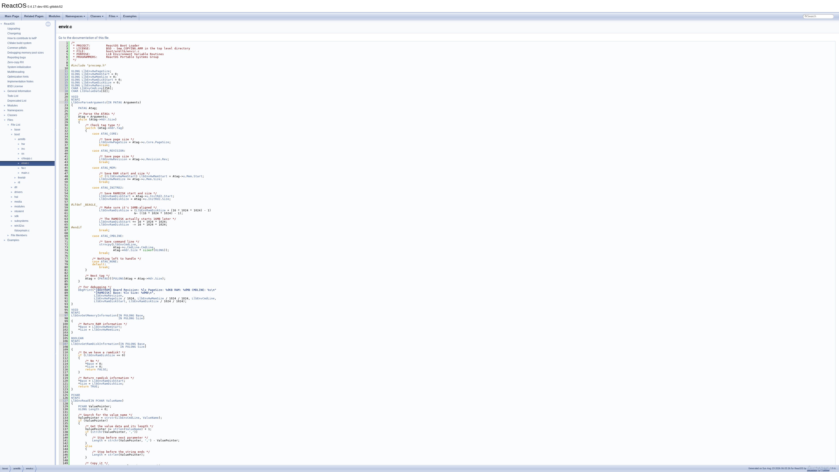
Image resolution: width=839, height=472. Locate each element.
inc (23, 148)
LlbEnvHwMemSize (95, 76)
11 (63, 71)
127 (63, 400)
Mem (189, 176)
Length (94, 409)
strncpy (105, 244)
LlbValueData (90, 91)
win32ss (19, 225)
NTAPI (75, 99)
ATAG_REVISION (112, 150)
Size (111, 119)
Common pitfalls (17, 47)
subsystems (21, 220)
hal (16, 196)
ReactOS (9, 23)
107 (63, 343)
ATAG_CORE (109, 133)
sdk (16, 216)
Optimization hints (18, 76)
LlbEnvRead (80, 400)
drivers (18, 192)
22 (63, 102)
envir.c (25, 163)
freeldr (22, 177)
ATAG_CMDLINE (111, 236)
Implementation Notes (20, 81)
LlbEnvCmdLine (91, 88)
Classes (95, 16)
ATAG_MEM (108, 167)
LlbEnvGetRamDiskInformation (94, 343)
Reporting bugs (16, 57)
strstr (109, 417)
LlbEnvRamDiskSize (96, 82)
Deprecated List (16, 100)
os (22, 153)
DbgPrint (85, 290)
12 (63, 74)
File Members (19, 235)
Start (198, 176)
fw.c (23, 168)
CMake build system (19, 43)
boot (17, 134)
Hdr (103, 119)
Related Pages (33, 16)
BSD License (15, 86)
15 (63, 82)
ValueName (114, 400)
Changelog (14, 33)
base (17, 129)
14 (63, 79)
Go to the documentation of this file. (84, 38)
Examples (130, 16)
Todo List (12, 95)
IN (109, 102)
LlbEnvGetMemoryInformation (94, 315)
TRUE (93, 386)
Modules (54, 16)
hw (23, 144)
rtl (19, 182)
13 (63, 76)
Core (149, 142)
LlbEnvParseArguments (88, 102)
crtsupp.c (26, 158)
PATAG (117, 102)
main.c (25, 172)
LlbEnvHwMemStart (96, 74)
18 (63, 91)
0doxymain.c (21, 230)
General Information (19, 91)
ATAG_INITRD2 (111, 187)
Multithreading (15, 71)
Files (112, 16)
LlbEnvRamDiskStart (97, 79)
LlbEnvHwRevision (96, 85)
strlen (118, 429)
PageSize (162, 142)
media (18, 201)
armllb (21, 139)
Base (139, 315)
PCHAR (75, 395)
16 (63, 85)
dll (15, 187)
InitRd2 (156, 196)
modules (19, 206)
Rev (164, 159)
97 (63, 315)
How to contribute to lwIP (22, 38)
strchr (97, 432)
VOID (74, 96)
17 (63, 88)
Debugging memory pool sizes (25, 52)
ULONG (75, 71)
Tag (119, 128)
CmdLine (133, 247)
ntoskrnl (19, 211)
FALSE (101, 369)
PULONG (118, 278)
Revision (153, 159)
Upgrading (13, 28)
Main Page (12, 16)
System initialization (19, 67)
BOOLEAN (77, 338)
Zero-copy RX (15, 62)
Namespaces (74, 16)
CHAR (74, 88)
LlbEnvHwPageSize (96, 71)
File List (15, 124)
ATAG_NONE (109, 261)
